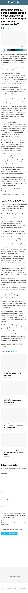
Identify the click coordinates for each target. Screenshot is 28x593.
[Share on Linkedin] (21, 50)
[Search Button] (26, 2)
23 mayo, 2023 (7, 456)
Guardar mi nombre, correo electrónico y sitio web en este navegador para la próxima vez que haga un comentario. (15, 515)
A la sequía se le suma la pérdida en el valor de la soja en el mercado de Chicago (13, 452)
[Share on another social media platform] (25, 50)
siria (14, 344)
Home (2, 7)
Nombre (3, 493)
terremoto (19, 344)
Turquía (4, 346)
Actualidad (7, 7)
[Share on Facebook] (9, 50)
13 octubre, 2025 (7, 377)
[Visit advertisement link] (14, 549)
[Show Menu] (1, 2)
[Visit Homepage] (14, 2)
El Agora (6, 588)
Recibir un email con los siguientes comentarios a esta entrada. (13, 523)
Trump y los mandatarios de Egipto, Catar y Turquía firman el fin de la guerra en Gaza (13, 373)
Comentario (4, 473)
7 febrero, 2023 (16, 28)
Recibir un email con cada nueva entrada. (11, 529)
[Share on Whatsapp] (17, 50)
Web (2, 506)
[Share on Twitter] (13, 50)
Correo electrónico (6, 499)
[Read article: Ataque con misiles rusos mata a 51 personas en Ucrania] (14, 417)
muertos (9, 344)
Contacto (16, 586)
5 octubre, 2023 (7, 429)
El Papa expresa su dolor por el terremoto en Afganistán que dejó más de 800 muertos (13, 400)
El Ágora (8, 28)
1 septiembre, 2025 (8, 404)
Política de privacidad (6, 586)
